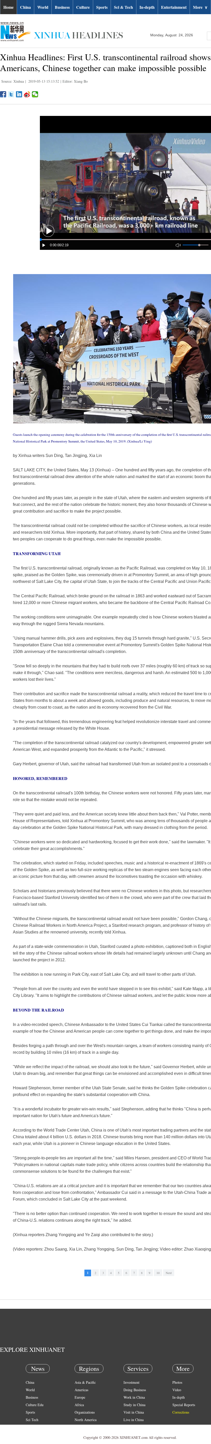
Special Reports (183, 1404)
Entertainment (174, 7)
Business (62, 7)
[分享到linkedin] (19, 94)
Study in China (134, 1404)
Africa (79, 1404)
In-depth (147, 7)
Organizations (85, 1412)
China (25, 7)
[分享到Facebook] (3, 94)
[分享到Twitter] (11, 94)
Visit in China (134, 1412)
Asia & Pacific (85, 1382)
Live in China (134, 1419)
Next (169, 1273)
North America (85, 1419)
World (42, 7)
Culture (83, 7)
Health (30, 1427)
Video (176, 1389)
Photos (177, 1382)
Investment (131, 1382)
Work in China (134, 1397)
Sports (102, 7)
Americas (81, 1389)
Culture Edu (34, 1404)
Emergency (132, 1427)
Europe (80, 1397)
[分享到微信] (35, 94)
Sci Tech (32, 1419)
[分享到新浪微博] (27, 94)
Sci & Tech (123, 7)
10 (158, 1273)
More (200, 7)
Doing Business (135, 1389)
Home (8, 7)
